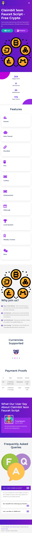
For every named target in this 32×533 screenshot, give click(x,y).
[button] (13, 358)
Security (7, 530)
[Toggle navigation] (29, 3)
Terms (3, 530)
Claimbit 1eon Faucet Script (12, 527)
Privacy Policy (13, 530)
